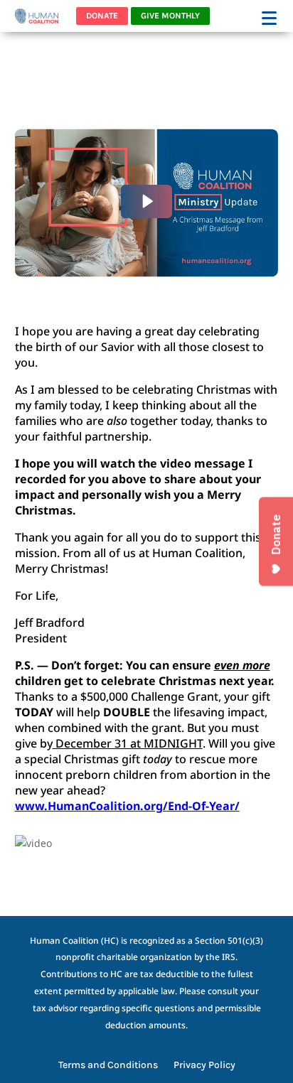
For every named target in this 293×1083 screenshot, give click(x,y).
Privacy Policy (204, 1065)
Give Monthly (170, 16)
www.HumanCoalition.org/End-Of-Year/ (127, 806)
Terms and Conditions (108, 1065)
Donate (102, 16)
